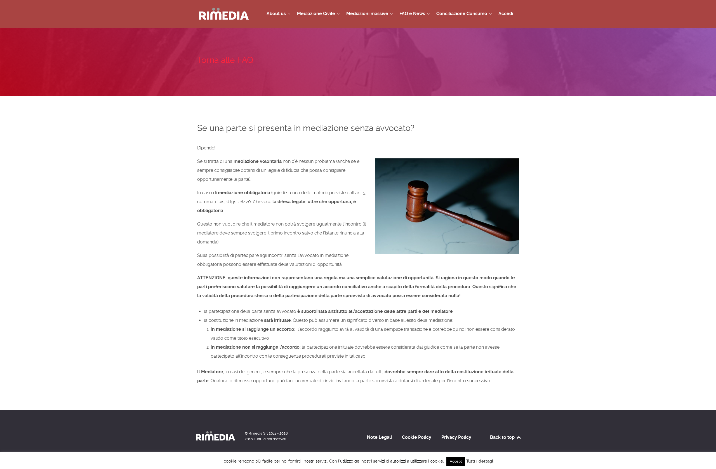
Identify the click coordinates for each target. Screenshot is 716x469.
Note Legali (379, 437)
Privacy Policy (456, 437)
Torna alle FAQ (225, 60)
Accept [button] (456, 461)
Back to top (503, 437)
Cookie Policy (416, 437)
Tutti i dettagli (480, 461)
